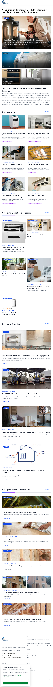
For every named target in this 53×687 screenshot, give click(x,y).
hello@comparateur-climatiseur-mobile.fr (12, 657)
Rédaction (5, 661)
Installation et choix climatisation (9, 70)
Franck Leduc (5, 162)
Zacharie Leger (30, 232)
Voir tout (47, 111)
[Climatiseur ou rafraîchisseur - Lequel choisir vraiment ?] (26, 77)
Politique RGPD (39, 679)
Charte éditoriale (47, 679)
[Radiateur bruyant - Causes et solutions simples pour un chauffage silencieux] (26, 60)
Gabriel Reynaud (5, 131)
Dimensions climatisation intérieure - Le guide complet (38, 643)
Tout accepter (15, 683)
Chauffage (6, 18)
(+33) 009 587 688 (7, 655)
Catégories (30, 661)
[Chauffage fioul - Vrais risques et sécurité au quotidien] (26, 32)
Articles (29, 637)
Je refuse (15, 680)
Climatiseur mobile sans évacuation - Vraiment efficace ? (39, 645)
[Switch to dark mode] (46, 2)
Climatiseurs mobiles (7, 141)
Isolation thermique (32, 172)
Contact (33, 679)
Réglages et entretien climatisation (35, 203)
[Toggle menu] (49, 2)
